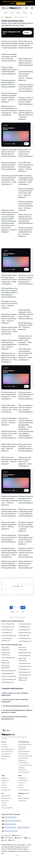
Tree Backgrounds (23, 763)
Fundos (29, 838)
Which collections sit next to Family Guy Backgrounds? (14, 694)
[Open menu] (32, 8)
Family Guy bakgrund (10, 824)
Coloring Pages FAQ (7, 808)
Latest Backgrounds (7, 751)
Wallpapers (4, 778)
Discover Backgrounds (7, 749)
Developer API (22, 800)
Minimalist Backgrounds (25, 756)
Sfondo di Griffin (24, 827)
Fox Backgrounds (7, 632)
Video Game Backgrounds (23, 648)
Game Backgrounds (25, 663)
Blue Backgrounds (23, 753)
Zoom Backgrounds (25, 655)
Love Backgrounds (24, 629)
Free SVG (4, 785)
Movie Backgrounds (8, 682)
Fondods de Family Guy (10, 831)
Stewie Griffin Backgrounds (6, 653)
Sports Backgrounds (24, 751)
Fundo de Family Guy (10, 827)
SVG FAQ (3, 803)
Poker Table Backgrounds (23, 659)
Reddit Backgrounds (25, 652)
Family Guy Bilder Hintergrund (12, 821)
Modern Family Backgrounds (23, 679)
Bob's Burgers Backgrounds (6, 666)
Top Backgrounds (6, 754)
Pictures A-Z (21, 782)
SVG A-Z (20, 785)
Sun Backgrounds (24, 635)
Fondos (12, 840)
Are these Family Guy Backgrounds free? (16, 706)
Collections (4, 747)
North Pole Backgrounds (9, 676)
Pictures (3, 782)
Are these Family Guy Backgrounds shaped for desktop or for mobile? (17, 711)
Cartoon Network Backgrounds (7, 639)
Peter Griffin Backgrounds (6, 648)
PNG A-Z (20, 787)
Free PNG (4, 787)
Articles (3, 758)
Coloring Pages (5, 790)
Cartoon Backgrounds (8, 657)
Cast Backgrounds (24, 627)
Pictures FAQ (5, 800)
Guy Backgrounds (24, 669)
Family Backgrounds (25, 675)
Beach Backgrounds (25, 632)
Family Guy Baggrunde (10, 817)
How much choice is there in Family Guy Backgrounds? (14, 700)
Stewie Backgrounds (25, 666)
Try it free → (20, 3)
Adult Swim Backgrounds (6, 661)
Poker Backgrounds (25, 672)
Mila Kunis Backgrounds (9, 670)
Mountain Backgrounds (25, 744)
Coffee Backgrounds (25, 641)
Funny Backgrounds (25, 638)
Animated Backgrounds (9, 635)
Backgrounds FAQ (6, 798)
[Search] (26, 8)
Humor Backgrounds (8, 624)
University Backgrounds (25, 765)
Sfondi (5, 840)
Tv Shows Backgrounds (9, 679)
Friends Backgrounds (8, 627)
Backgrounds (8, 17)
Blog (19, 796)
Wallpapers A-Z (22, 778)
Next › (22, 607)
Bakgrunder (20, 838)
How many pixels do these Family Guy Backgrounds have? (14, 718)
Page (12, 612)
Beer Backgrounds (7, 629)
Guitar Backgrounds (25, 624)
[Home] (2, 17)
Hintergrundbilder (8, 838)
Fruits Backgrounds (23, 772)
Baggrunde (17, 835)
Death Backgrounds (8, 673)
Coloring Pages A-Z (24, 790)
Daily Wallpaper (5, 756)
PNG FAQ (4, 805)
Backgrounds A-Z (23, 780)
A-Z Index (4, 744)
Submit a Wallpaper (23, 798)
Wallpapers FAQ (5, 796)
